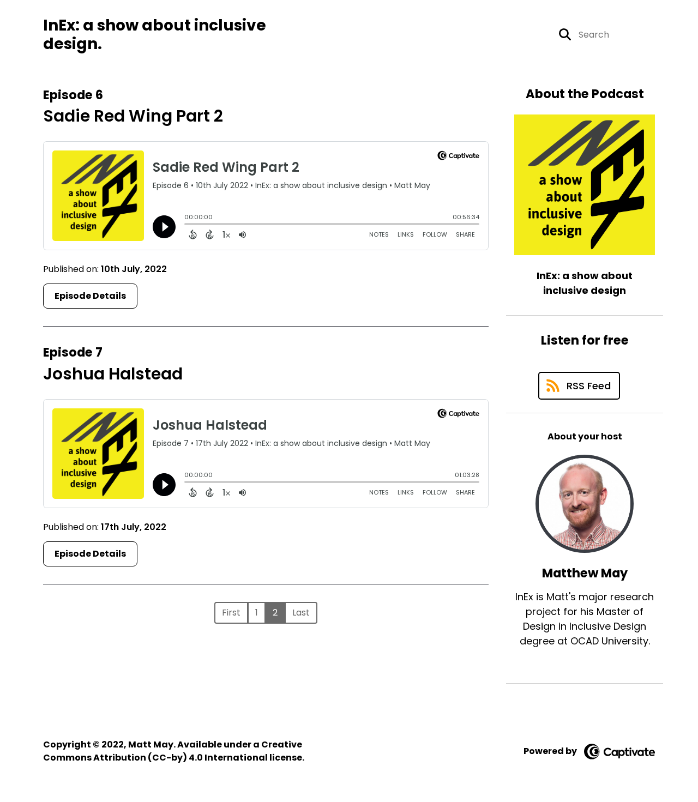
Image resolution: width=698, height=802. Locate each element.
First (231, 612)
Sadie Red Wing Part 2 (133, 116)
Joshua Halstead (113, 373)
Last (301, 612)
